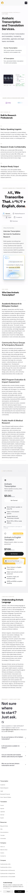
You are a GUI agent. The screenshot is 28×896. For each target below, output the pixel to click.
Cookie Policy (6, 888)
